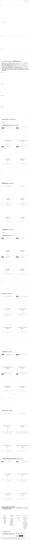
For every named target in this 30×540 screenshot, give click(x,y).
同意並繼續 (21, 535)
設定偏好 (17, 535)
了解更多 (13, 534)
